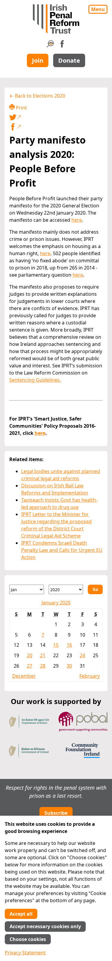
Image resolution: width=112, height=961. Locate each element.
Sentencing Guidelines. (35, 380)
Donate (69, 60)
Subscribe (56, 813)
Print (21, 107)
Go (95, 589)
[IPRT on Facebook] (62, 45)
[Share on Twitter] (54, 117)
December (24, 676)
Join (37, 60)
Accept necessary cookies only (45, 926)
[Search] (50, 45)
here (76, 220)
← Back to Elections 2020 (37, 96)
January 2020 (56, 602)
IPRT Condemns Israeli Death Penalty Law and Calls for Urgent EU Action (61, 550)
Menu (98, 9)
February (89, 676)
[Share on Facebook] (56, 126)
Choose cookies (28, 939)
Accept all (21, 914)
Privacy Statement (25, 952)
